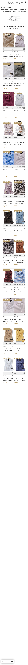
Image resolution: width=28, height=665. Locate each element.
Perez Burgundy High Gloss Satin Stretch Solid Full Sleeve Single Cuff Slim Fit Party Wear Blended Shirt (8, 291)
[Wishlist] (22, 2)
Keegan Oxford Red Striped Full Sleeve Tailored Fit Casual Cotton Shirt (7, 202)
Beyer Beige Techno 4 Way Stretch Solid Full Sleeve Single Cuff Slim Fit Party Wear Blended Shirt (8, 350)
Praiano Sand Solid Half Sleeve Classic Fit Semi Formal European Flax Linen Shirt (8, 55)
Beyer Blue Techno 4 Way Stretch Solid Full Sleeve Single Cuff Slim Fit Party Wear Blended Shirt (19, 232)
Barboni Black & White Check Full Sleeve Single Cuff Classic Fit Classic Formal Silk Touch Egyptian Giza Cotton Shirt (8, 261)
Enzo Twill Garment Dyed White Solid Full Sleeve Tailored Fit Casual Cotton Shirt (19, 114)
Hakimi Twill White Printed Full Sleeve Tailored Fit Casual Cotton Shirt (7, 144)
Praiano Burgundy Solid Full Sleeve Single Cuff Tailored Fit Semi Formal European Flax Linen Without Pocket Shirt (8, 114)
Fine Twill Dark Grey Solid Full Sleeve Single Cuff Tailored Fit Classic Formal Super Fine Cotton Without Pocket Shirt (19, 85)
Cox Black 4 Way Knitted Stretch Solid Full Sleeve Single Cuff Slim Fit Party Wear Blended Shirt (8, 232)
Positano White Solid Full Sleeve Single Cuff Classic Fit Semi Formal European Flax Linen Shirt (8, 85)
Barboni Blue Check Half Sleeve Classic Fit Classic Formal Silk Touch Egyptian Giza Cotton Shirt (8, 173)
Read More (23, 11)
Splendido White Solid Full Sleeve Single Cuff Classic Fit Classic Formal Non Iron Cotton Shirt (19, 173)
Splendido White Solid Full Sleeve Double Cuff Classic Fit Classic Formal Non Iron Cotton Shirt (8, 320)
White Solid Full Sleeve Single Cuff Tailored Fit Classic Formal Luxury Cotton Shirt (19, 320)
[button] (3, 661)
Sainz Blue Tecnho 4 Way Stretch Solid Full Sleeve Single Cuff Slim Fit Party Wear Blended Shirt (19, 379)
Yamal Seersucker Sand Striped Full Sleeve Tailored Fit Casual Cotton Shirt (19, 55)
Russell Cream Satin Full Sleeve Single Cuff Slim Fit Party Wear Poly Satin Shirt (8, 379)
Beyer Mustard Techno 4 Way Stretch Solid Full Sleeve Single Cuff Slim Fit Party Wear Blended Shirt (19, 350)
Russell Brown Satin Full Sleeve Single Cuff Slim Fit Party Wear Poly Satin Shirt (19, 261)
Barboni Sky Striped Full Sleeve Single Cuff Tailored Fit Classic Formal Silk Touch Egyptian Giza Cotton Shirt (19, 291)
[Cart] (7, 661)
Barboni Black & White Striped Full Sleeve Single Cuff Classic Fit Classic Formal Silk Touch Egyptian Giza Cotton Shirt (19, 202)
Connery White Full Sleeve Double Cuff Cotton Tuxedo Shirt (19, 144)
